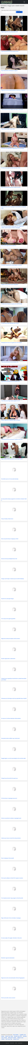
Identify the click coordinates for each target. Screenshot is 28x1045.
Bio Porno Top (9, 1039)
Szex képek (15, 1034)
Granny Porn (16, 1039)
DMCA (16, 1043)
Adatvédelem (20, 1043)
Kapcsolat (7, 1043)
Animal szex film (18, 1036)
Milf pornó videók (12, 1037)
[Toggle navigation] (24, 2)
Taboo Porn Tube (9, 1036)
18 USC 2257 (12, 1043)
